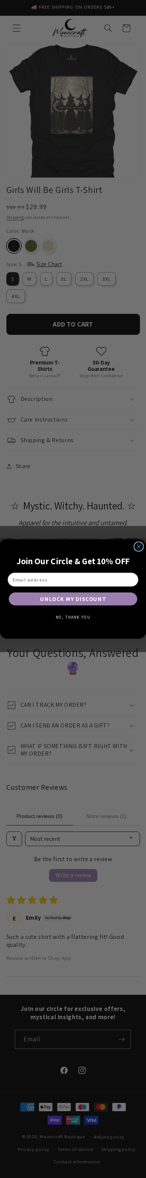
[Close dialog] (138, 546)
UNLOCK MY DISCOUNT (73, 599)
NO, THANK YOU (73, 617)
